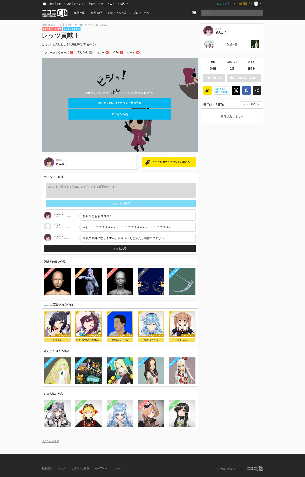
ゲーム (131, 52)
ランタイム (173, 272)
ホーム (117, 468)
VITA (116, 52)
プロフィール (141, 12)
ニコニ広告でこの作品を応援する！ (172, 162)
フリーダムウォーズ (57, 52)
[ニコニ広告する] (207, 90)
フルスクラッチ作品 (51, 29)
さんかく (58, 213)
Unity (142, 272)
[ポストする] (236, 90)
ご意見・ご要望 (80, 468)
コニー (100, 52)
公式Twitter (101, 468)
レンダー (48, 272)
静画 (59, 3)
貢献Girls (82, 52)
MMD (48, 404)
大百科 (92, 3)
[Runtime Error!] (256, 44)
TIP (80, 272)
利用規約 (47, 468)
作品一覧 (232, 44)
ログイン (222, 3)
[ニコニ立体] (255, 468)
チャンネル (80, 3)
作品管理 (96, 12)
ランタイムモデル (71, 29)
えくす (57, 224)
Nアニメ (110, 3)
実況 (100, 3)
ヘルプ (61, 468)
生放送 (67, 3)
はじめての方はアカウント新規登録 (120, 102)
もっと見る (120, 248)
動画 (51, 3)
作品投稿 (79, 12)
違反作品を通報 (50, 441)
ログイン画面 (120, 114)
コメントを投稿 (120, 203)
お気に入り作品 (117, 12)
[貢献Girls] (208, 44)
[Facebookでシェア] (246, 90)
